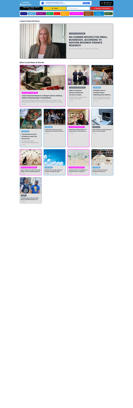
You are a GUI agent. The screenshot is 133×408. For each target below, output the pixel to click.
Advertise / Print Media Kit (103, 8)
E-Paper (56, 8)
